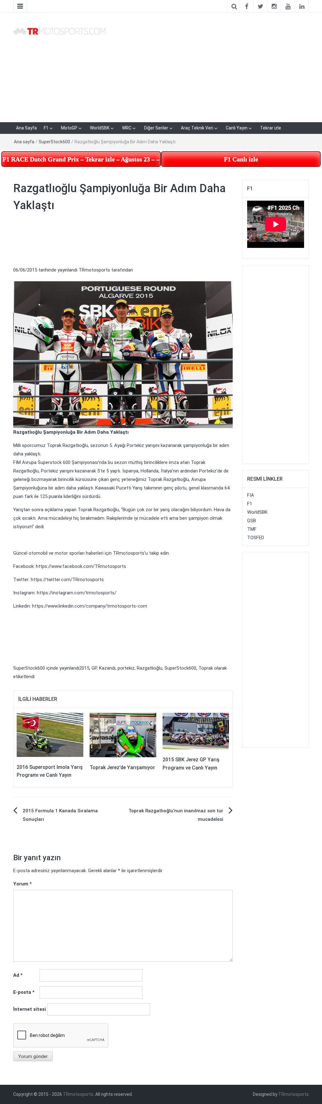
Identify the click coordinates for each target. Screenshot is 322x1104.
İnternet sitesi (29, 1009)
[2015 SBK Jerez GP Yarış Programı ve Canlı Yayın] (196, 731)
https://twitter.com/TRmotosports (67, 579)
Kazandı (107, 668)
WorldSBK (99, 127)
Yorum (22, 884)
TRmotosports (94, 270)
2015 (84, 668)
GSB (251, 520)
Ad (18, 975)
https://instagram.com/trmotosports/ (76, 593)
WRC (126, 127)
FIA (250, 495)
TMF (252, 529)
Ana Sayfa (26, 127)
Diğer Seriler (156, 127)
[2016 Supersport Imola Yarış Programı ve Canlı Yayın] (50, 734)
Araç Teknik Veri (197, 127)
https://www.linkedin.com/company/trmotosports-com (89, 606)
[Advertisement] (212, 66)
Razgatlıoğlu (149, 668)
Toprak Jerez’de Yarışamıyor (122, 767)
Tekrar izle (270, 127)
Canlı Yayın (236, 127)
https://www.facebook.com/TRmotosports (81, 566)
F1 (46, 127)
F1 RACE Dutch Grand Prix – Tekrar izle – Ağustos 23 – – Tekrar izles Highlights (82, 159)
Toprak (205, 668)
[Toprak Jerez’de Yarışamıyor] (123, 734)
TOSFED (255, 538)
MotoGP (69, 127)
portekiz (126, 668)
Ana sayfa (24, 141)
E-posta (24, 992)
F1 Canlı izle (241, 159)
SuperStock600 (54, 141)
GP (94, 668)
